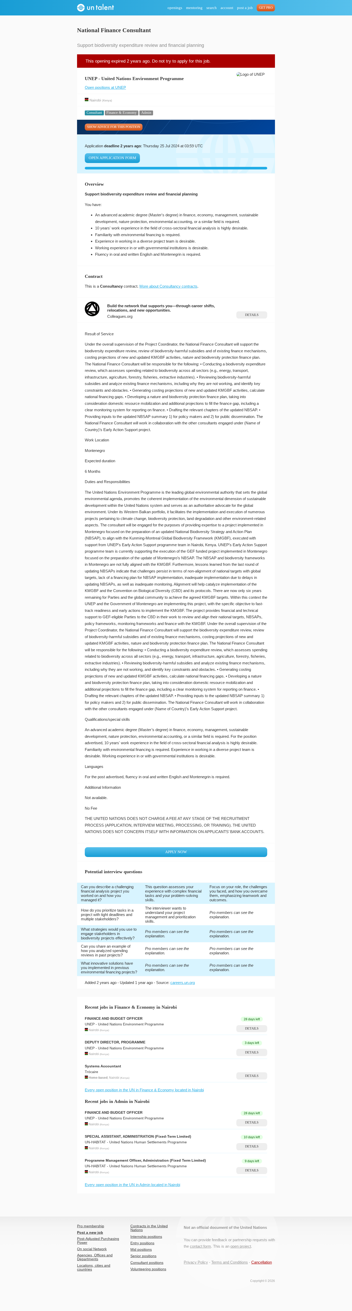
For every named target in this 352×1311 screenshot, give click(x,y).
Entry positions (142, 1243)
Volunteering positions (148, 1269)
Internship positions (146, 1237)
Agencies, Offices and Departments (95, 1257)
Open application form (112, 158)
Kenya (107, 100)
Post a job (245, 8)
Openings (174, 8)
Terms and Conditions (229, 1262)
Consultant (94, 113)
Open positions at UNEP (105, 87)
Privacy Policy (196, 1262)
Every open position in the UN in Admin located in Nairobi (132, 1185)
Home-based (98, 1077)
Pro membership (90, 1226)
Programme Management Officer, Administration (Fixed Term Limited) (145, 1160)
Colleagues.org (119, 316)
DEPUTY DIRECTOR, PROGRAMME (115, 1042)
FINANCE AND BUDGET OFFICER (114, 1019)
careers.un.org (182, 982)
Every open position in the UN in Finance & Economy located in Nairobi (144, 1090)
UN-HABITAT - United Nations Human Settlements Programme (136, 1142)
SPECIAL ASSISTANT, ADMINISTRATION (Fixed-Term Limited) (138, 1136)
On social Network (92, 1249)
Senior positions (143, 1256)
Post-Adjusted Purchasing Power (98, 1241)
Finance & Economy (121, 113)
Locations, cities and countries (93, 1267)
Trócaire (91, 1072)
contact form (200, 1246)
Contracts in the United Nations (149, 1228)
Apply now (176, 852)
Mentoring (194, 8)
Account (227, 8)
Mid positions (141, 1250)
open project (240, 1246)
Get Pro (266, 8)
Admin (146, 113)
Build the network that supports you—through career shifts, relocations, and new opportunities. (161, 308)
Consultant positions (146, 1263)
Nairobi (95, 100)
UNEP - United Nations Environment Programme (124, 1024)
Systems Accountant (103, 1066)
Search (211, 8)
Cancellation (261, 1262)
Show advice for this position (113, 127)
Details (251, 315)
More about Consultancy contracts (168, 286)
